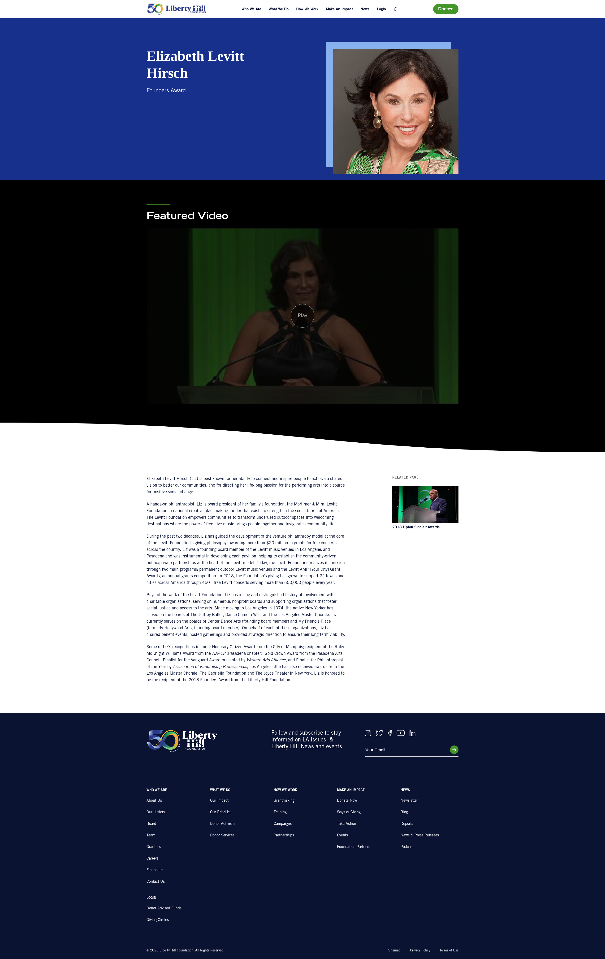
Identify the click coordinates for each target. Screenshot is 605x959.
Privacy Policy (420, 950)
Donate (446, 9)
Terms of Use (449, 950)
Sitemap (394, 950)
